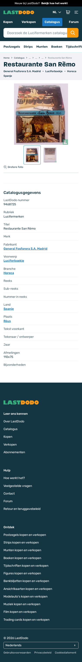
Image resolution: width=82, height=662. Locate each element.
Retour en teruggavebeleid (21, 509)
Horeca (71, 71)
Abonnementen (14, 452)
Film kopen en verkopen (19, 612)
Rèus (7, 321)
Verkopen (29, 22)
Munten (42, 47)
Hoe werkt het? (14, 478)
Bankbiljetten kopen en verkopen (26, 581)
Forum (74, 22)
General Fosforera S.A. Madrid (22, 71)
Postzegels (11, 47)
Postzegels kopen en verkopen (24, 535)
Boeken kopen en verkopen (22, 558)
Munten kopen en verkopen (22, 550)
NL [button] (55, 12)
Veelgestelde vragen (17, 486)
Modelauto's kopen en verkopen (25, 596)
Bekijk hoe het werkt (54, 3)
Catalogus (52, 22)
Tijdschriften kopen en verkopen (25, 566)
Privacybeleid (42, 652)
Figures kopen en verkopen (22, 573)
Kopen (8, 22)
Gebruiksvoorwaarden (17, 652)
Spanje (7, 75)
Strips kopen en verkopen (21, 542)
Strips (28, 47)
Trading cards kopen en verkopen (26, 620)
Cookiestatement (65, 652)
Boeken (56, 47)
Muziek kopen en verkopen (21, 604)
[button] (68, 12)
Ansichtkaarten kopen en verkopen (27, 589)
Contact (9, 493)
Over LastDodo (13, 421)
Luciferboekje (54, 71)
